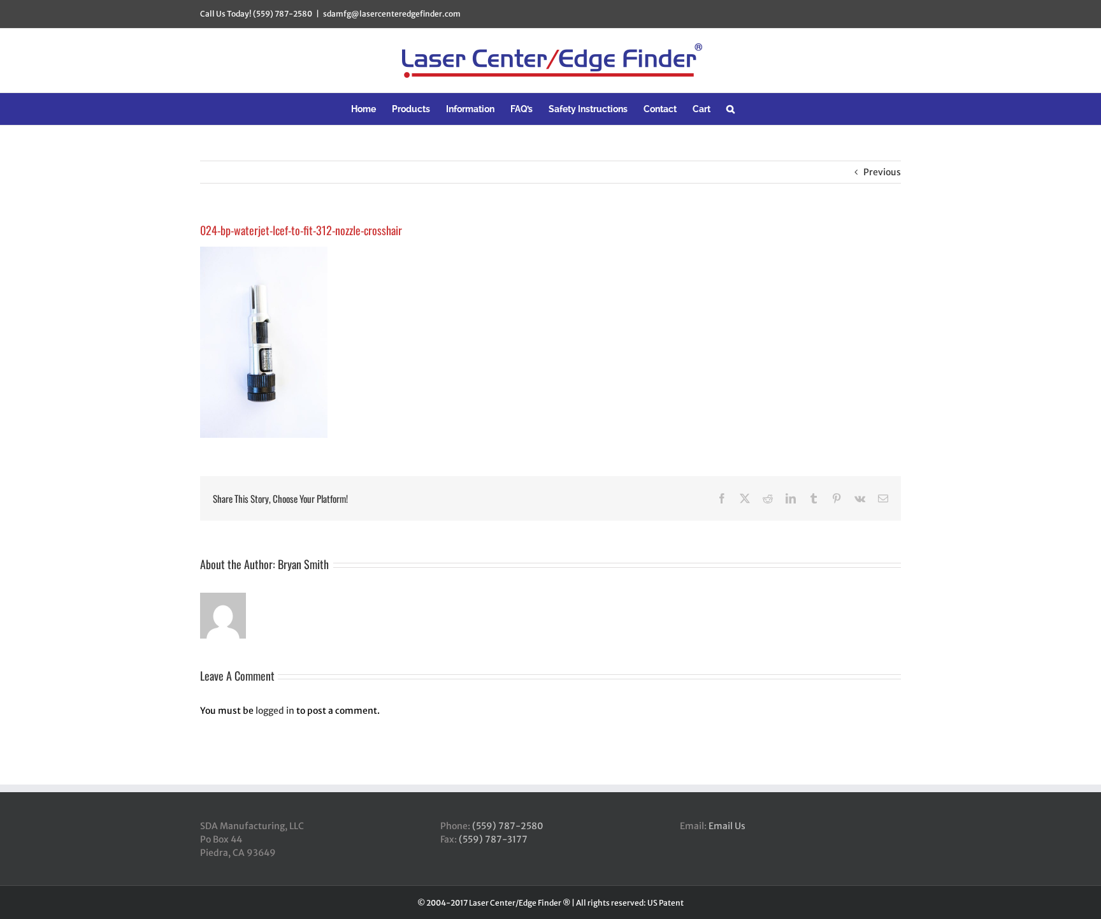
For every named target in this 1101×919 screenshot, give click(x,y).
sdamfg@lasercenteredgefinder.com (392, 13)
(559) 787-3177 (493, 839)
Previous (882, 172)
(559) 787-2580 (507, 826)
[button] (730, 109)
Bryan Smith (303, 564)
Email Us (727, 826)
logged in (274, 710)
